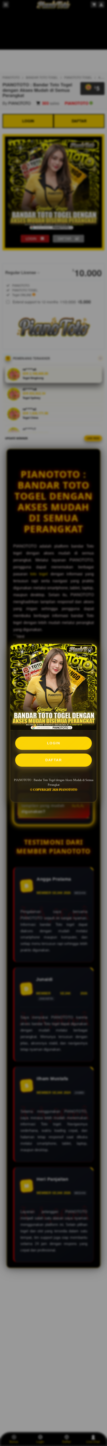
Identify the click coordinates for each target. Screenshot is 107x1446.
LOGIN (53, 743)
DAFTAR (53, 760)
